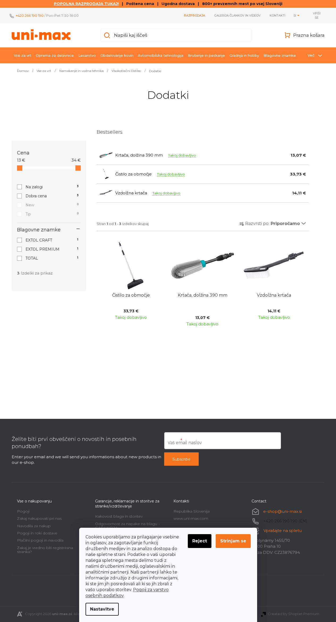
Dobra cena (52, 196)
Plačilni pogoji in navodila (40, 540)
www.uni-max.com (190, 518)
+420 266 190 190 (30, 15)
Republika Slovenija (191, 511)
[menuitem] (22, 55)
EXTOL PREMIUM (51, 249)
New (52, 205)
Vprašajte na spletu (282, 530)
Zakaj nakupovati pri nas (39, 518)
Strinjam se (233, 540)
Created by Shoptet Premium (293, 614)
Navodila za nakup (34, 525)
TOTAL (51, 258)
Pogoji (23, 511)
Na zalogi (52, 187)
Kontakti (277, 15)
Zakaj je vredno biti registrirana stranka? (45, 549)
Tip (52, 214)
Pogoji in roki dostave (37, 533)
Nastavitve (102, 609)
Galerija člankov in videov (237, 15)
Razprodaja (194, 15)
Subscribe (181, 459)
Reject (199, 540)
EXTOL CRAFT (51, 240)
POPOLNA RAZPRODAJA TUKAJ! (86, 3)
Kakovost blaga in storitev (119, 516)
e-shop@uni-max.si (282, 511)
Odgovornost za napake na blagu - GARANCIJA (127, 525)
